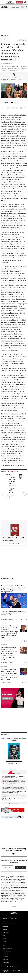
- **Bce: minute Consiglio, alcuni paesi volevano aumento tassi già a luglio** (13, 784)
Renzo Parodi (9, 495)
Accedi (7, 867)
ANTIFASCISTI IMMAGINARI (13, 538)
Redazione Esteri (6, 641)
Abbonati (19, 2)
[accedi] (25, 2)
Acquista (14, 543)
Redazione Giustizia (7, 662)
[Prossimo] (25, 494)
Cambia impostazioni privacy (10, 924)
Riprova (14, 906)
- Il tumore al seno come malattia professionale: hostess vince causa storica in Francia (13, 777)
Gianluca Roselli (6, 63)
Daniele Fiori (5, 682)
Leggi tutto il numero (14, 763)
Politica (5, 36)
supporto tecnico (5, 901)
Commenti (6, 102)
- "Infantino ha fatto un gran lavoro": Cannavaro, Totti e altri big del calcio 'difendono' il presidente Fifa (13, 788)
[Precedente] (3, 494)
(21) (26, 662)
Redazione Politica (7, 619)
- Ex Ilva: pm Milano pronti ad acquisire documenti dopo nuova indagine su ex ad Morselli (14, 792)
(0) (11, 496)
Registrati (20, 867)
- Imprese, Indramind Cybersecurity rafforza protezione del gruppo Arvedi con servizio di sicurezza (13, 781)
